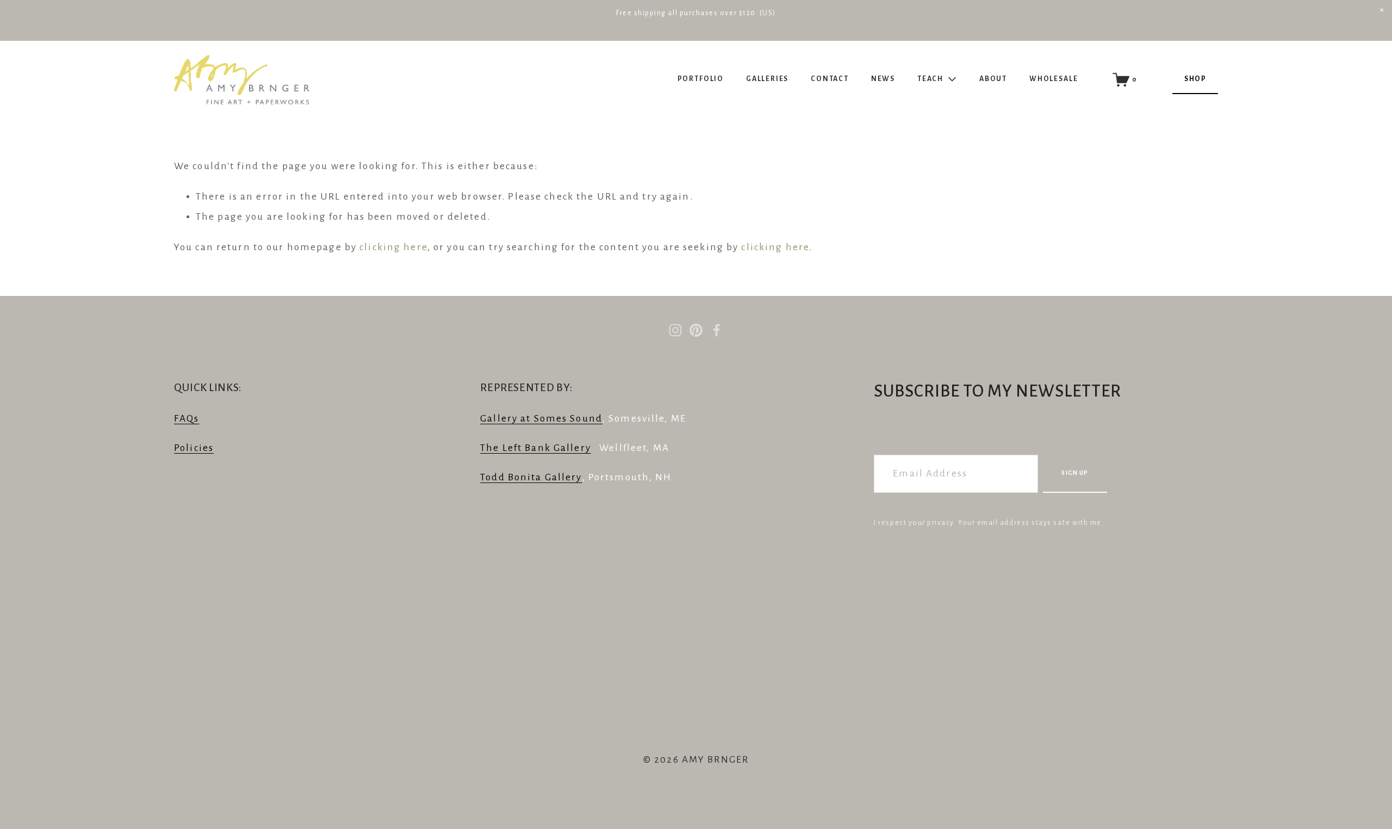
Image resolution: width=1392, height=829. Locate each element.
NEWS (883, 79)
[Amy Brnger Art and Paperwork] (696, 330)
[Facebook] (716, 330)
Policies (194, 448)
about (993, 79)
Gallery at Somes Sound (541, 418)
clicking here (393, 247)
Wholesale (1053, 79)
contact (830, 79)
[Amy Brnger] (675, 330)
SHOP (1195, 79)
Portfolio (701, 79)
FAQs (187, 418)
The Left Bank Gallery (535, 448)
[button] (1381, 10)
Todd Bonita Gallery (531, 477)
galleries (767, 79)
